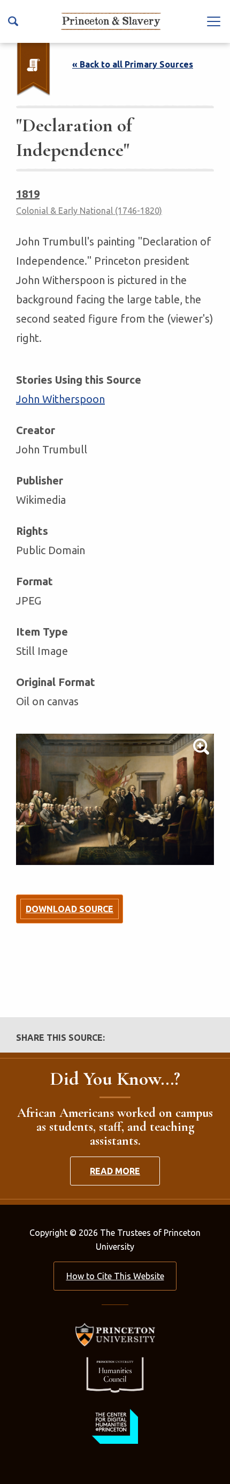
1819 (28, 194)
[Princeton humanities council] (115, 1375)
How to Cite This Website (115, 1276)
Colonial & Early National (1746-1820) (89, 210)
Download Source (69, 909)
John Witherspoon (60, 399)
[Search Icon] (13, 21)
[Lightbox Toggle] (115, 799)
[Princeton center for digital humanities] (115, 1426)
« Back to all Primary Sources (132, 64)
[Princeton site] (115, 1335)
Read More (115, 1171)
